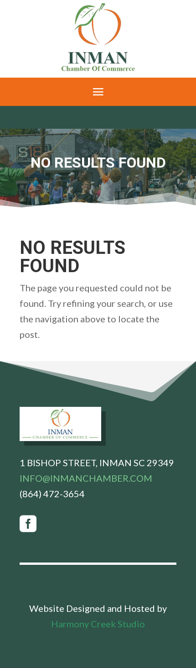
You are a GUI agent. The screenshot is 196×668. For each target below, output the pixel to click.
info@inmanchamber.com (86, 478)
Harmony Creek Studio (98, 623)
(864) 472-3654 (52, 493)
